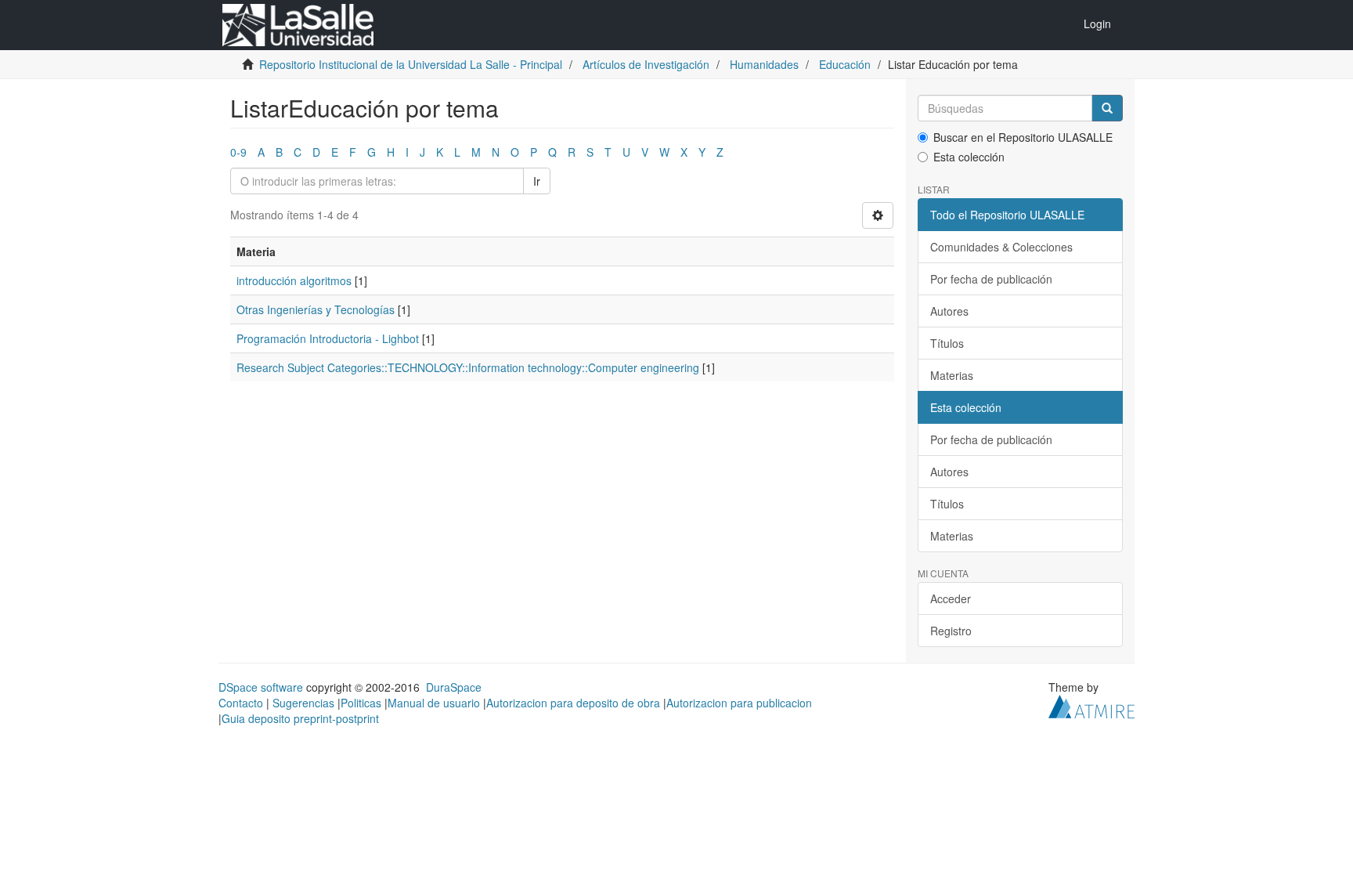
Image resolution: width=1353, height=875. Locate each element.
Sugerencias (303, 702)
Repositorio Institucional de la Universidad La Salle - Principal (410, 64)
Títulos (947, 343)
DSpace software (260, 687)
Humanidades (764, 64)
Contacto (240, 702)
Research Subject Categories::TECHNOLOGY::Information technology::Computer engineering (467, 367)
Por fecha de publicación (991, 279)
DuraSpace (454, 687)
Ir (536, 181)
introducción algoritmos (294, 280)
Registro (951, 630)
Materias (951, 375)
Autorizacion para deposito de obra (573, 702)
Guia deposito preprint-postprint (300, 718)
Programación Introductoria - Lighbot (327, 338)
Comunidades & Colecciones (1001, 247)
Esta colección (969, 157)
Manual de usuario (434, 702)
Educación (845, 64)
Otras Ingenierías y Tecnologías (315, 309)
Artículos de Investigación (646, 64)
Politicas (361, 702)
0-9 (238, 152)
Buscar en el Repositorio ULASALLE (1023, 137)
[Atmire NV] (1091, 705)
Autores (949, 311)
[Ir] (1107, 108)
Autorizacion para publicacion (739, 702)
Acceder (950, 598)
